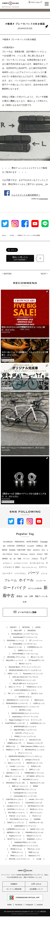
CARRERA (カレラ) (34, 647)
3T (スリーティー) (25, 753)
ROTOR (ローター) (16, 740)
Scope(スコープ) (17, 770)
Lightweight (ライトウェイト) (25, 826)
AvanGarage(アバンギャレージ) (25, 637)
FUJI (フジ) (36, 816)
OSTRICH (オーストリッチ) (25, 680)
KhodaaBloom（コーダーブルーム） (25, 634)
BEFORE (8, 274)
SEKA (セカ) (38, 700)
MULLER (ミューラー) (14, 660)
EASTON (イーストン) (16, 809)
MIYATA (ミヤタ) (25, 710)
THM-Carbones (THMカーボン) (32, 746)
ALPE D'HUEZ (32, 542)
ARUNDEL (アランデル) (16, 657)
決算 (25, 596)
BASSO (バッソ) (13, 773)
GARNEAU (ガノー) (37, 723)
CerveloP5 (30, 546)
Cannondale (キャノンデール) (25, 796)
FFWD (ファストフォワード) (25, 736)
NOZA (16, 554)
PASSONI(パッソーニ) (15, 640)
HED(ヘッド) (12, 674)
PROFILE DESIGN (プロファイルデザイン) (25, 670)
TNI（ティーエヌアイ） (16, 693)
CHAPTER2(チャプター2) (15, 723)
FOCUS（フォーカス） (18, 816)
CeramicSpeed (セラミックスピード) (25, 707)
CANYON (10, 546)
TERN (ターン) (17, 852)
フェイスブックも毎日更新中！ (25, 195)
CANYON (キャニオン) (14, 799)
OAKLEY (13, 627)
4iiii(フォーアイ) (15, 687)
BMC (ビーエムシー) (20, 786)
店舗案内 (14, 884)
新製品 (19, 596)
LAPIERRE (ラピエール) (16, 829)
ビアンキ (44, 573)
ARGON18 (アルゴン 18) (15, 783)
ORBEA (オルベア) (14, 743)
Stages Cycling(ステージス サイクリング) (25, 720)
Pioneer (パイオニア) (35, 743)
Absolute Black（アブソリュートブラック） (25, 667)
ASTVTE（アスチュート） (25, 733)
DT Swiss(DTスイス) (36, 660)
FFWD (14, 780)
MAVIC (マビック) (37, 829)
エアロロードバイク (21, 563)
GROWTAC (32, 631)
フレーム (10, 580)
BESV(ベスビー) (25, 664)
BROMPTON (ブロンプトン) (25, 789)
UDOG (37, 627)
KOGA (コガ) (36, 766)
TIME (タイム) (33, 852)
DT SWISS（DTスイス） (36, 776)
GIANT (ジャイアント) (15, 823)
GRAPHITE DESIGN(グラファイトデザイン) (25, 756)
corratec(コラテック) (14, 806)
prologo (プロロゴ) (32, 760)
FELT (29, 550)
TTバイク (26, 559)
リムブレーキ (41, 581)
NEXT (43, 274)
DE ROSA (26, 627)
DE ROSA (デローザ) (35, 806)
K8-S (43, 550)
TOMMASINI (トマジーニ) (34, 773)
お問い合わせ (36, 884)
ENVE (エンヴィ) (36, 809)
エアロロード (7, 563)
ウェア (43, 558)
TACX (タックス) (33, 849)
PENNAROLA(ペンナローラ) (17, 703)
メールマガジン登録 (27, 612)
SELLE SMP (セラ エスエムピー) (25, 684)
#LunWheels (8, 542)
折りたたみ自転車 (35, 588)
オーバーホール (8, 360)
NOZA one (24, 554)
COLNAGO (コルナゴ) (33, 803)
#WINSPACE (19, 542)
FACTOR (21, 550)
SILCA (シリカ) (36, 693)
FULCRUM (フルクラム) (19, 819)
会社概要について (36, 889)
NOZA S (32, 554)
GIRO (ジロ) (10, 746)
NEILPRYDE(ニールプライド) (25, 730)
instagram (29, 905)
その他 (38, 859)
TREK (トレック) (16, 856)
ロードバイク (7, 388)
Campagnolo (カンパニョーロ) (25, 793)
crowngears (43, 199)
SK (11, 559)
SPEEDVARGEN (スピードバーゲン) (25, 713)
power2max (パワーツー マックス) (25, 717)
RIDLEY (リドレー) (34, 836)
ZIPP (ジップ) (34, 770)
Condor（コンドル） (17, 766)
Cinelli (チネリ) (14, 803)
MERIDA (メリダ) (13, 832)
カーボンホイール (37, 563)
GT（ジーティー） (36, 640)
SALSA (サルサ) (35, 740)
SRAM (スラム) (16, 849)
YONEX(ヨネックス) (34, 687)
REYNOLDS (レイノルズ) (34, 750)
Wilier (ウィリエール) (13, 776)
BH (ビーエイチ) (37, 657)
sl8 (14, 559)
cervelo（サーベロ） (36, 799)
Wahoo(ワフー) (34, 856)
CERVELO (20, 546)
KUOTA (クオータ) (36, 823)
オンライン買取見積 (13, 889)
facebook (18, 905)
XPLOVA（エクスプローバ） (19, 859)
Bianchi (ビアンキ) (37, 783)
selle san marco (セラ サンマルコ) (25, 677)
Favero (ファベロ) (15, 647)
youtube (40, 905)
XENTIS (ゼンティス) (34, 763)
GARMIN (37, 819)
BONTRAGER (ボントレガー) (25, 727)
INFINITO (36, 550)
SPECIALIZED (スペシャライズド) (25, 846)
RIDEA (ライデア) (12, 750)
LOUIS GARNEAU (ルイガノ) (25, 690)
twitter (9, 905)
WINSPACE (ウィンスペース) (18, 700)
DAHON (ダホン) (25, 697)
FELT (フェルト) (36, 813)
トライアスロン (20, 573)
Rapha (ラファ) (15, 836)
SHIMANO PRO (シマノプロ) (25, 842)
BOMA (35, 786)
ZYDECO (35, 559)
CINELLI (39, 546)
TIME (19, 559)
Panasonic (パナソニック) (33, 674)
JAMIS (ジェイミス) (25, 650)
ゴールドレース (8, 501)
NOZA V (39, 554)
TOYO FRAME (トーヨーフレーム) (25, 654)
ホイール (26, 580)
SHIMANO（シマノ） (35, 839)
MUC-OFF (18, 631)
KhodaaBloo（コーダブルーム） (25, 644)
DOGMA (12, 550)
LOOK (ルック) (38, 703)
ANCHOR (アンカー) (30, 780)
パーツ (33, 573)
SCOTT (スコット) (14, 839)
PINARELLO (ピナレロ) (34, 832)
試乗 (31, 596)
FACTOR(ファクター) (16, 813)
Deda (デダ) (15, 760)
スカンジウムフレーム (29, 567)
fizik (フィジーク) (14, 763)
